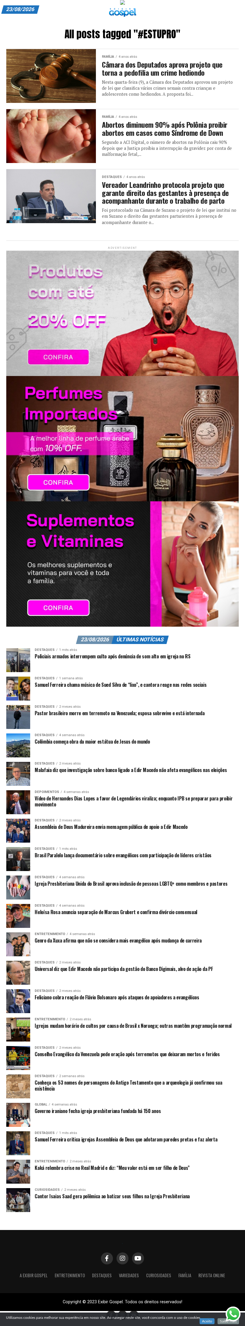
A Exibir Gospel (34, 1275)
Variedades (129, 1275)
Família (184, 1275)
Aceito (207, 1321)
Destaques (102, 1275)
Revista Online (211, 1275)
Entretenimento (70, 1275)
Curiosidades (158, 1275)
